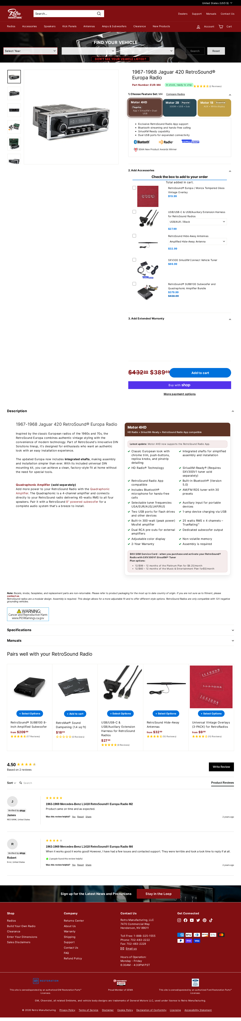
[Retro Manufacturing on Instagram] (179, 920)
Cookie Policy (125, 1010)
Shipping (70, 937)
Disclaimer (108, 1010)
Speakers (49, 26)
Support (197, 13)
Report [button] (80, 816)
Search (195, 51)
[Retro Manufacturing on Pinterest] (204, 920)
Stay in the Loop (158, 894)
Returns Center (74, 920)
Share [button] (88, 816)
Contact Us (227, 13)
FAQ (66, 953)
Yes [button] (74, 816)
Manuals (211, 13)
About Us (70, 926)
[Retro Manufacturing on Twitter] (198, 920)
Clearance (139, 26)
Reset (216, 51)
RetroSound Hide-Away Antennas (188, 236)
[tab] (222, 783)
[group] (25, 764)
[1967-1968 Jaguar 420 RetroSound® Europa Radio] (14, 76)
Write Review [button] (221, 766)
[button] (30, 736)
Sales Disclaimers (19, 942)
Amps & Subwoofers (114, 26)
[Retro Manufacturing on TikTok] (211, 920)
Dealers (182, 13)
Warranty (70, 931)
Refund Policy (73, 958)
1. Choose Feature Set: (156, 94)
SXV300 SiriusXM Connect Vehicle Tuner (192, 260)
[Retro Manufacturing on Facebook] (185, 920)
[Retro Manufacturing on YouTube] (192, 920)
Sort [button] (10, 782)
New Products (161, 26)
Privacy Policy (67, 1010)
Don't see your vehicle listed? (120, 59)
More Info (148, 207)
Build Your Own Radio (21, 926)
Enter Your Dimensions (22, 937)
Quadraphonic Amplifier (33, 484)
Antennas (89, 26)
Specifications (19, 630)
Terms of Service (88, 1010)
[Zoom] (71, 117)
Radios (11, 26)
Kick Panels (69, 26)
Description (17, 411)
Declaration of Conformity (151, 1010)
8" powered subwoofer (82, 501)
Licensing (175, 1010)
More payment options (180, 394)
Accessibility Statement (198, 1010)
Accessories (29, 26)
